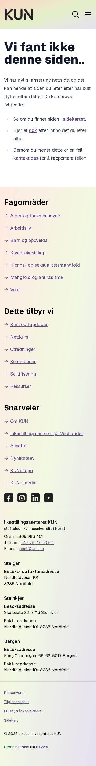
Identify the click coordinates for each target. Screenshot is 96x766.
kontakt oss (26, 158)
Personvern (14, 692)
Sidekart (11, 720)
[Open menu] (75, 14)
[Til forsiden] (19, 14)
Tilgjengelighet (16, 702)
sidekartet (74, 119)
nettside (16, 747)
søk (33, 130)
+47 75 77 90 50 (37, 542)
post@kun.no (31, 548)
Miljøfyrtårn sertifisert (23, 711)
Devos (42, 747)
